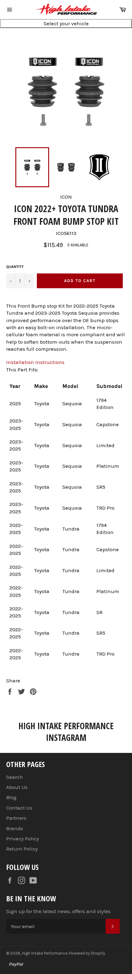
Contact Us (19, 808)
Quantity (15, 267)
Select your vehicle (66, 23)
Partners (16, 818)
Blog (11, 797)
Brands (14, 828)
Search (14, 777)
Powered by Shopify (87, 953)
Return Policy (22, 849)
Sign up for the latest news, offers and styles (58, 911)
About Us (17, 787)
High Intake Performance (45, 953)
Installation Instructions (35, 362)
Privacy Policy (22, 838)
